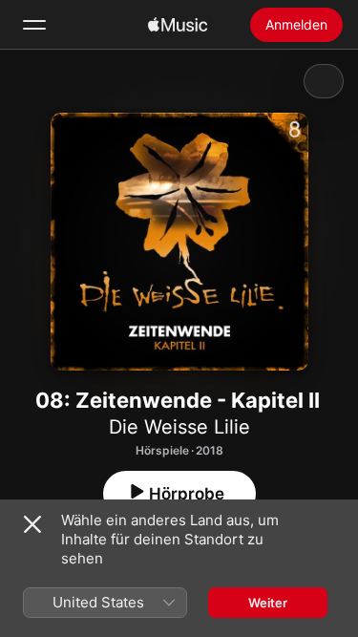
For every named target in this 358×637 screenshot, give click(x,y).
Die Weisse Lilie (179, 426)
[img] (177, 24)
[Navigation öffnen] (34, 25)
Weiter (267, 602)
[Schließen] (32, 524)
